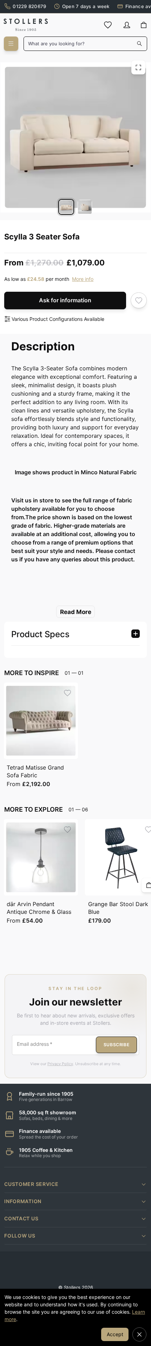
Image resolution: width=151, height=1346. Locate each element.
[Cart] (143, 25)
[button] (75, 1184)
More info (82, 279)
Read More (75, 611)
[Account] (126, 24)
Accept (115, 1334)
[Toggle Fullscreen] (138, 67)
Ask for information (65, 300)
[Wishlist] (107, 24)
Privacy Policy (60, 1063)
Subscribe (117, 1044)
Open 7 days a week (86, 6)
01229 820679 (29, 6)
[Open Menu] (11, 44)
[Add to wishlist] (139, 300)
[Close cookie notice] (139, 1334)
